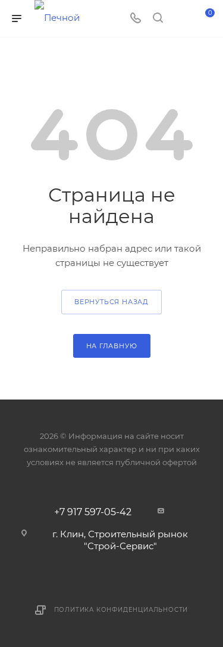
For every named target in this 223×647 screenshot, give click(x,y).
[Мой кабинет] (180, 18)
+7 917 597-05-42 (92, 512)
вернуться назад (111, 302)
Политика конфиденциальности (121, 610)
